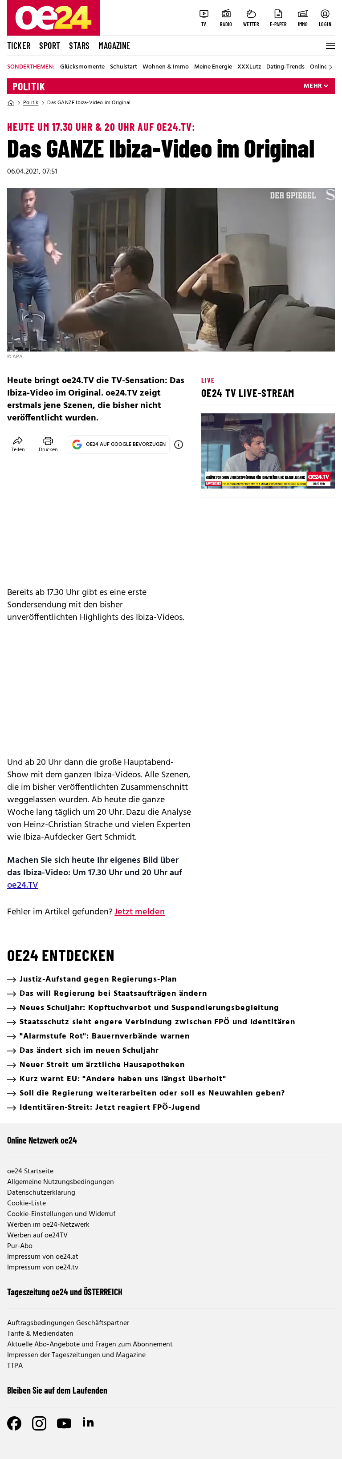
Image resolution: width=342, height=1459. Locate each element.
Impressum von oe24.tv (42, 1267)
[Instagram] (39, 1423)
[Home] (10, 102)
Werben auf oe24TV (37, 1235)
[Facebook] (14, 1423)
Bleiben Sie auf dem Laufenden (57, 1390)
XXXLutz (249, 67)
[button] (215, 474)
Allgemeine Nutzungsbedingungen (60, 1182)
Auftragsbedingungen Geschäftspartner (68, 1323)
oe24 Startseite (30, 1171)
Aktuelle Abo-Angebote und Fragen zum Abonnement (90, 1344)
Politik (28, 86)
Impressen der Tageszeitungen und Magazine (76, 1355)
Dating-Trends (285, 67)
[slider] (245, 474)
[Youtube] (64, 1423)
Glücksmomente (82, 67)
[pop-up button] (306, 474)
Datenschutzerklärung (41, 1193)
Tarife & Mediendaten (40, 1334)
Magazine (114, 45)
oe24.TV (22, 885)
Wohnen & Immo (165, 67)
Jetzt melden (139, 912)
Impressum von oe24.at (42, 1257)
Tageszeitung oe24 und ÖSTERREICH (64, 1291)
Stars (79, 45)
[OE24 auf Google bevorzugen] (178, 444)
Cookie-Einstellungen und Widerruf (61, 1214)
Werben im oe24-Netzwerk (48, 1225)
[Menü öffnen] (329, 46)
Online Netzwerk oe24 (42, 1140)
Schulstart (123, 67)
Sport (49, 45)
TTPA (15, 1366)
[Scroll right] (330, 67)
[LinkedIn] (89, 1423)
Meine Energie (213, 67)
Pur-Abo (20, 1246)
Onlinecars (324, 67)
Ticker (18, 45)
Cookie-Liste (26, 1203)
